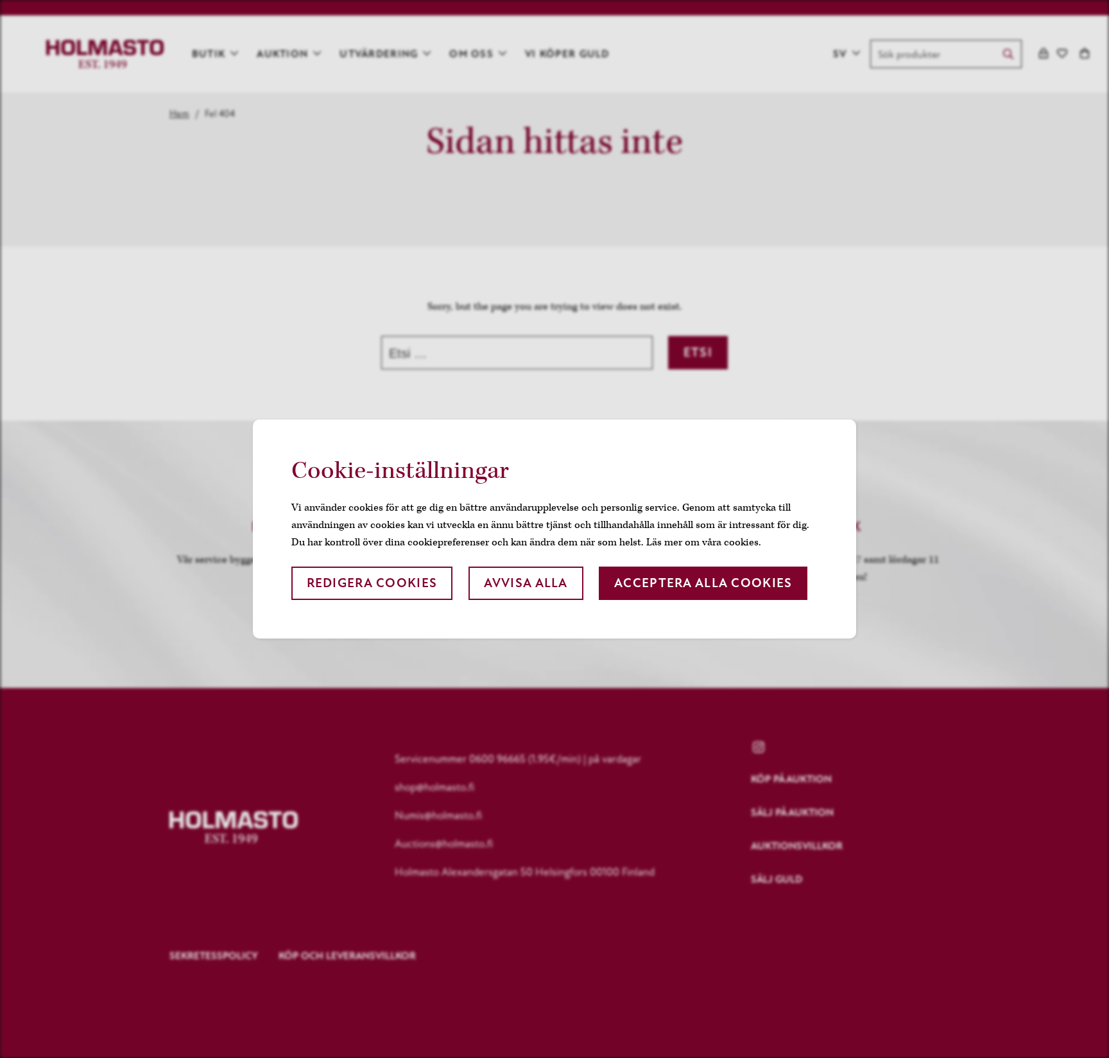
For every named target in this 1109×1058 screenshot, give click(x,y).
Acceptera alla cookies (703, 583)
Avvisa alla (526, 583)
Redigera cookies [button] (372, 583)
